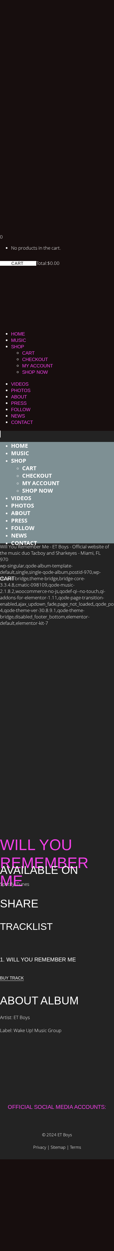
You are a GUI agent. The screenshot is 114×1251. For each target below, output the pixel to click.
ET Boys (65, 1134)
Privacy (39, 1147)
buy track (12, 978)
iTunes (22, 884)
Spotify (7, 884)
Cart (18, 263)
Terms (75, 1147)
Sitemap (58, 1147)
